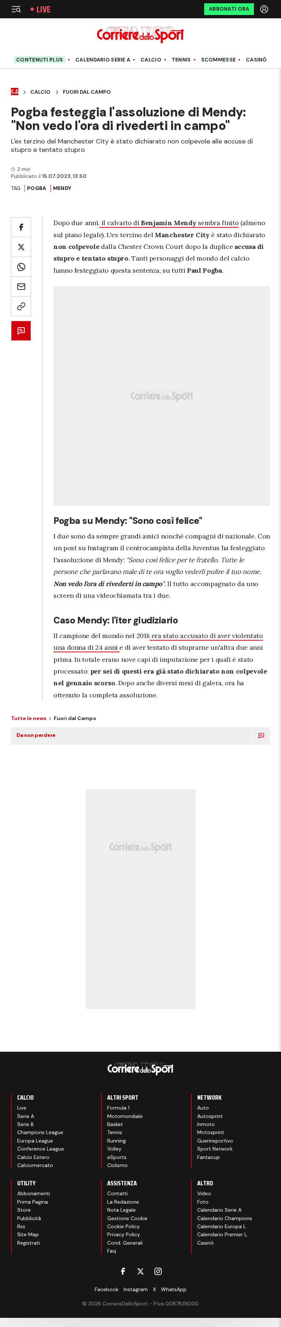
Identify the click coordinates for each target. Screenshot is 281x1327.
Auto (203, 1107)
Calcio (150, 60)
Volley (114, 1148)
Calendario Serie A (102, 60)
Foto (203, 1202)
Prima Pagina (32, 1202)
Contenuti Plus (39, 59)
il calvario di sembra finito (169, 223)
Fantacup (208, 1157)
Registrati (28, 1243)
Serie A (25, 1116)
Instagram (136, 1289)
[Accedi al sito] (265, 9)
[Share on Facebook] (21, 227)
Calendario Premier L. (222, 1234)
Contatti (117, 1193)
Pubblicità (29, 1218)
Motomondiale (125, 1116)
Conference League (40, 1148)
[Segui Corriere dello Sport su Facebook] (123, 1271)
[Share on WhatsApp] (21, 266)
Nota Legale (121, 1210)
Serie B (25, 1124)
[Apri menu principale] (16, 9)
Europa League (35, 1140)
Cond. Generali (125, 1243)
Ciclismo (117, 1165)
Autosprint (210, 1116)
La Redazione (123, 1202)
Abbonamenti (33, 1193)
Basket (115, 1124)
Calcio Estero (33, 1157)
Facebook (107, 1289)
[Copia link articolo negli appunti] (21, 306)
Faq (111, 1251)
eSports (117, 1157)
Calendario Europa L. (222, 1226)
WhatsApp (174, 1289)
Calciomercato (35, 1165)
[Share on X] (21, 247)
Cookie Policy (123, 1226)
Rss (21, 1226)
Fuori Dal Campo (87, 92)
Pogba (36, 188)
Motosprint (210, 1132)
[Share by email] (21, 286)
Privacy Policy (123, 1234)
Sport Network (215, 1148)
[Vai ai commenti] (21, 330)
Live (43, 9)
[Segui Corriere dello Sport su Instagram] (158, 1271)
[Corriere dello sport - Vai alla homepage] (140, 35)
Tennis (181, 60)
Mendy (62, 188)
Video (204, 1193)
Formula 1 (118, 1107)
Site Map (28, 1234)
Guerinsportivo (215, 1140)
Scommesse (218, 60)
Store (24, 1210)
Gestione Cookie (127, 1218)
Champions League (40, 1132)
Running (116, 1140)
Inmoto (206, 1124)
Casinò (256, 60)
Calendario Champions (224, 1218)
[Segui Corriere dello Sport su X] (140, 1271)
